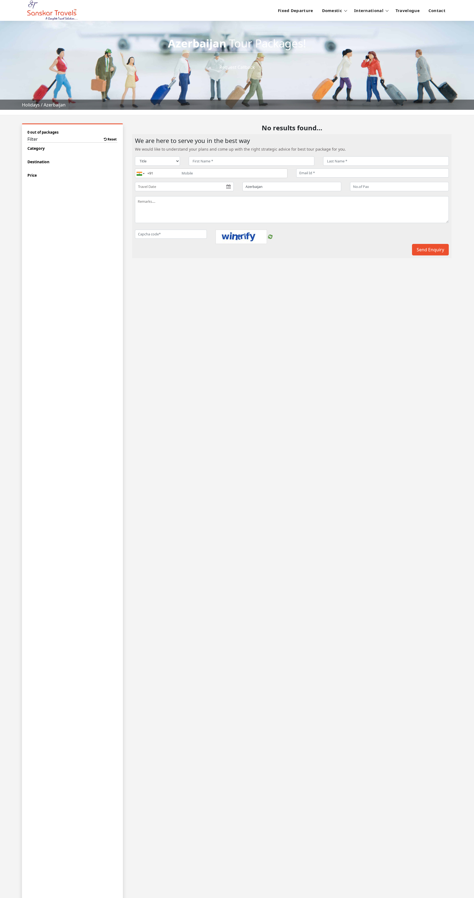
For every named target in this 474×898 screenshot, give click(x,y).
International (368, 10)
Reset (112, 139)
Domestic (332, 10)
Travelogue (408, 10)
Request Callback (237, 67)
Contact (436, 10)
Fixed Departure (295, 10)
